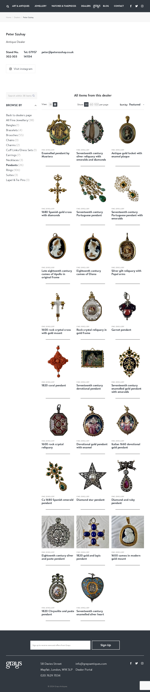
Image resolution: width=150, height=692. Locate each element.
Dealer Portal (84, 669)
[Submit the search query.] (33, 95)
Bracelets (12, 130)
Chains (10, 140)
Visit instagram (23, 69)
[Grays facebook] (131, 6)
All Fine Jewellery (17, 120)
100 (96, 104)
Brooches (12, 135)
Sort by (123, 104)
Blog (106, 5)
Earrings (11, 155)
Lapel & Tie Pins (15, 180)
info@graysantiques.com (91, 664)
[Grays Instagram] (142, 6)
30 (86, 104)
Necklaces (12, 160)
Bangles (11, 125)
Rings (9, 170)
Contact (119, 5)
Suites (10, 175)
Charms (11, 145)
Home (8, 17)
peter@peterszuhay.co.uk (58, 52)
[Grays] (14, 665)
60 (91, 104)
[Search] (8, 6)
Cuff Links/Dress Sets (19, 150)
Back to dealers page (19, 115)
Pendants (11, 165)
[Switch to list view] (50, 104)
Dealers (86, 5)
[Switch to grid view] (55, 104)
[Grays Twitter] (136, 6)
